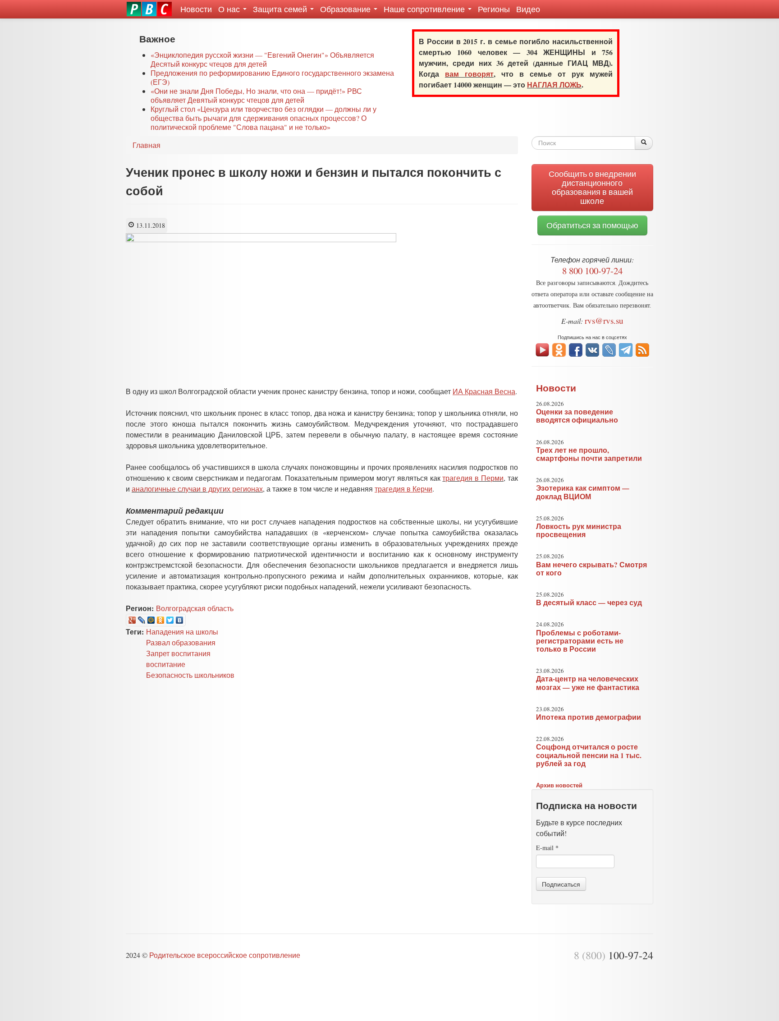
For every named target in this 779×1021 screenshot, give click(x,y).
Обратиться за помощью (592, 225)
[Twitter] (170, 620)
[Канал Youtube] (542, 349)
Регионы (494, 9)
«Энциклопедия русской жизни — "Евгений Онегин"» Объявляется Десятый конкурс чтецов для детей (262, 59)
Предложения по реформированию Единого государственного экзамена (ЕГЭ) (272, 77)
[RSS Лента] (642, 349)
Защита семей (281, 9)
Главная (146, 145)
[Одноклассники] (160, 620)
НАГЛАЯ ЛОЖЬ (554, 84)
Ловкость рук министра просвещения (578, 530)
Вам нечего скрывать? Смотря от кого (591, 569)
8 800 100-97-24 (592, 270)
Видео (528, 9)
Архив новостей (559, 785)
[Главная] (149, 9)
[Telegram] (626, 349)
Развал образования (180, 642)
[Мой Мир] (151, 620)
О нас (230, 9)
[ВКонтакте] (179, 620)
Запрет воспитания (178, 653)
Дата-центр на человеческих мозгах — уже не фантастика (587, 683)
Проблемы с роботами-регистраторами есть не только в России (579, 641)
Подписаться (561, 883)
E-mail (547, 847)
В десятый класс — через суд (589, 602)
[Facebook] (575, 349)
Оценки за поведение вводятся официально (577, 416)
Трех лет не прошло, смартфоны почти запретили (589, 454)
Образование (346, 9)
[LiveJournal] (142, 620)
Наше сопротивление (425, 9)
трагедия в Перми (473, 478)
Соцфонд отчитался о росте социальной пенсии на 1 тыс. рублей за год (589, 755)
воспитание (165, 664)
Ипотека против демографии (588, 717)
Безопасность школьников (190, 675)
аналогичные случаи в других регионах (197, 488)
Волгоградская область (195, 608)
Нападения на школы (182, 631)
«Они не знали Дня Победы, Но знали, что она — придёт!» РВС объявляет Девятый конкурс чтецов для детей (256, 95)
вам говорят (469, 74)
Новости (196, 9)
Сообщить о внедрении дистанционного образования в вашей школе (592, 187)
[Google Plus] (132, 620)
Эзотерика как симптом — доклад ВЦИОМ (582, 492)
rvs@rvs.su (604, 320)
